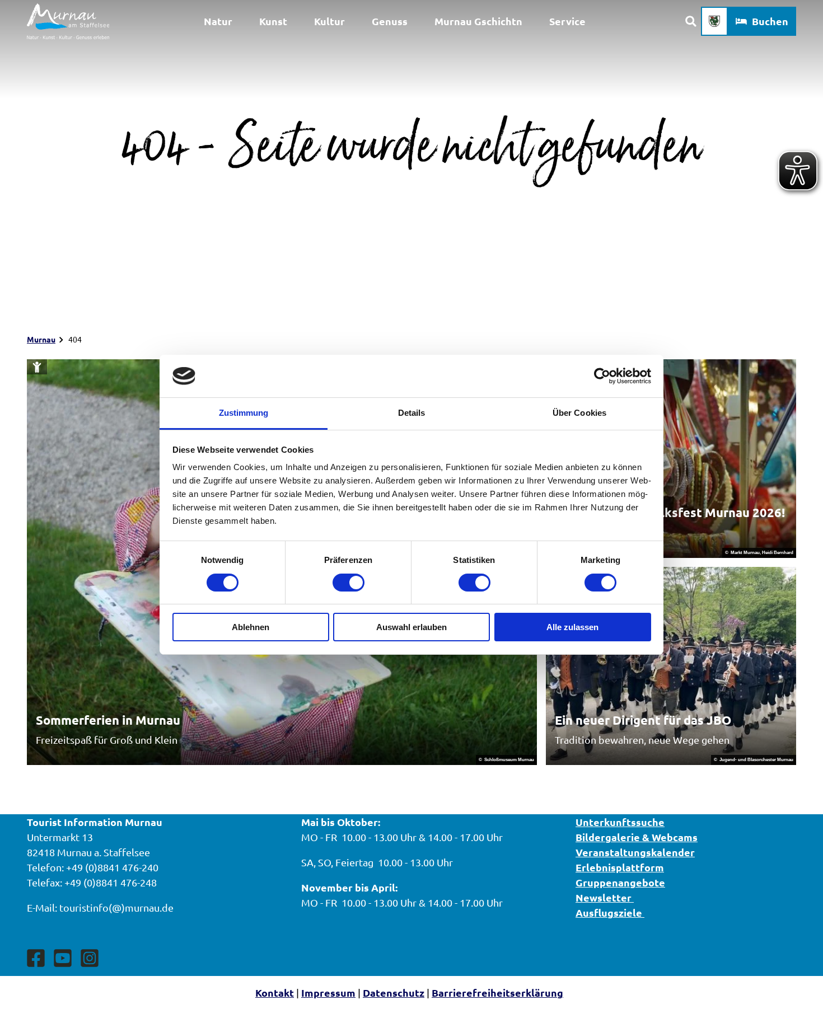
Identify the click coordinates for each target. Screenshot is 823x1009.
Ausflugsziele (610, 912)
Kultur (329, 21)
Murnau (41, 339)
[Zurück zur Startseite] (68, 21)
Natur (218, 21)
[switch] (348, 583)
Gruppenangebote (620, 882)
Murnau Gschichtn (478, 21)
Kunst (273, 21)
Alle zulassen (572, 627)
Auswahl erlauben (411, 627)
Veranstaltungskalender (635, 852)
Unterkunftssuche (620, 821)
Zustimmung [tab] (244, 412)
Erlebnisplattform (620, 867)
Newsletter (605, 897)
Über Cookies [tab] (579, 412)
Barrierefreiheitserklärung (497, 992)
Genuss (390, 21)
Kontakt (274, 992)
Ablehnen (250, 627)
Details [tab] (411, 412)
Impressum (328, 992)
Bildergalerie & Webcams (637, 836)
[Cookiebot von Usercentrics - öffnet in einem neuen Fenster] (602, 376)
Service (567, 21)
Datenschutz (393, 992)
